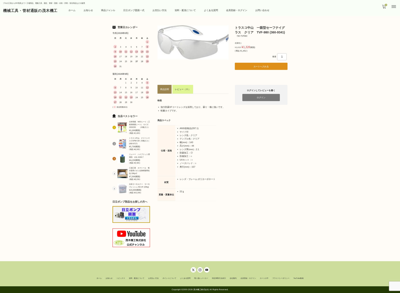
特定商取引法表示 (219, 278)
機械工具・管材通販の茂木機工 (30, 10)
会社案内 (233, 278)
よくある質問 (211, 10)
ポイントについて (169, 278)
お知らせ (88, 10)
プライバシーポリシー (281, 278)
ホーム (71, 10)
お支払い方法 (159, 10)
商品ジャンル (108, 10)
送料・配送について (185, 10)
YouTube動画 (298, 278)
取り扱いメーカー (201, 278)
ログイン (261, 97)
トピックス (120, 278)
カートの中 (264, 278)
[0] (384, 7)
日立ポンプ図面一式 (133, 10)
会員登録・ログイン (236, 10)
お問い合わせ (262, 10)
